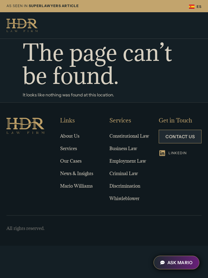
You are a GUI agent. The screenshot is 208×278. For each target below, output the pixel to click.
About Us (69, 136)
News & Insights (76, 173)
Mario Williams (76, 186)
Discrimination (124, 186)
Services (68, 148)
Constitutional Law (129, 136)
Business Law (123, 148)
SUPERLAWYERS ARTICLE (54, 6)
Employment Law (127, 161)
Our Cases (71, 161)
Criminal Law (123, 173)
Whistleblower (124, 198)
